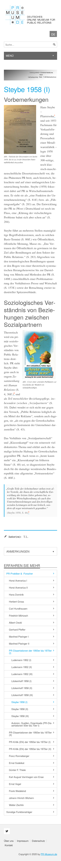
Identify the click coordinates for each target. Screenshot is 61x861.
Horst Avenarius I (18, 580)
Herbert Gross (16, 601)
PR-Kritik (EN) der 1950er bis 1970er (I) (30, 742)
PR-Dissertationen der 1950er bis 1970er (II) (30, 734)
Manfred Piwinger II (19, 643)
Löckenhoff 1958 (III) (22, 695)
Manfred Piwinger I (19, 636)
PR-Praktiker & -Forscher (19, 573)
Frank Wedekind (17, 791)
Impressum (22, 841)
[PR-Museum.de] (30, 15)
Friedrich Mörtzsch (18, 615)
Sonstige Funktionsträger (19, 812)
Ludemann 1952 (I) (21, 660)
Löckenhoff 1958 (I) (21, 681)
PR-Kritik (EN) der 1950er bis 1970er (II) (30, 749)
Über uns (9, 841)
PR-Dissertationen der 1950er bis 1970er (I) (30, 652)
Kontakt (9, 845)
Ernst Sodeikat (16, 763)
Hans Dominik (16, 594)
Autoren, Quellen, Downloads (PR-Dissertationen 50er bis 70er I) (31, 724)
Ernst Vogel (15, 784)
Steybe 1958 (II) (19, 709)
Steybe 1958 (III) (20, 716)
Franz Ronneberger (19, 756)
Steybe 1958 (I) (19, 702)
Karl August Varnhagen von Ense (26, 777)
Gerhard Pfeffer (17, 629)
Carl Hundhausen (18, 608)
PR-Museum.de (49, 854)
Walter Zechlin (16, 805)
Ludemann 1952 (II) (21, 667)
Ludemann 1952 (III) (22, 674)
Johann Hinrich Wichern (21, 798)
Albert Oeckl (15, 622)
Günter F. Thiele (17, 770)
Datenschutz (38, 841)
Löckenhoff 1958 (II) (21, 688)
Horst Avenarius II (18, 587)
